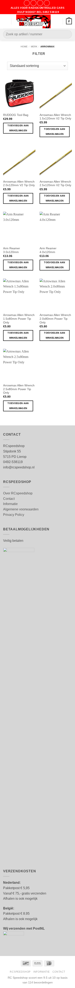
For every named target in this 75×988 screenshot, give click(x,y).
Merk (34, 46)
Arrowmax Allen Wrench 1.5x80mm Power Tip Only (19, 318)
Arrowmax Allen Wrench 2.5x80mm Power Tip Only (19, 389)
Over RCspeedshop (17, 493)
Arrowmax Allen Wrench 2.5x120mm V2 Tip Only (55, 183)
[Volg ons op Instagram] (33, 3)
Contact (9, 498)
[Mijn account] (58, 21)
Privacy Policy (13, 514)
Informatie (10, 504)
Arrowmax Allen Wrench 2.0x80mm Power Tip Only (55, 318)
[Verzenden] (67, 34)
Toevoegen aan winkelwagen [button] (18, 128)
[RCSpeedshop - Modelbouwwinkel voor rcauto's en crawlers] (33, 21)
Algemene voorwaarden (21, 509)
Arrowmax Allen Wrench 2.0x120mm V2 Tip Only (19, 183)
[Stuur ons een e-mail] (40, 3)
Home (24, 46)
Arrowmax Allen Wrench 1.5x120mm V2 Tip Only (55, 116)
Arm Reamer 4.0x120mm (48, 250)
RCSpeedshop (20, 971)
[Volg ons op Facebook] (27, 3)
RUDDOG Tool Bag (15, 115)
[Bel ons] (47, 3)
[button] (5, 21)
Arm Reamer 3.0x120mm (11, 250)
